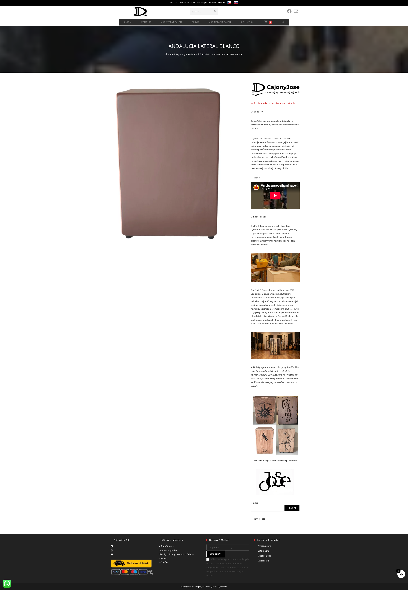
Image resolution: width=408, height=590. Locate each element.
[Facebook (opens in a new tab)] (289, 11)
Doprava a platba (168, 550)
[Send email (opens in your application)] (296, 11)
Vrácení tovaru (166, 546)
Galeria (221, 2)
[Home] (166, 54)
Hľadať (254, 502)
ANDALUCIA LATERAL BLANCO (228, 54)
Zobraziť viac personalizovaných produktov (275, 460)
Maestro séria (264, 555)
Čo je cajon (202, 2)
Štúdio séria (263, 560)
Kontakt (212, 2)
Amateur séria (264, 545)
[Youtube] (112, 554)
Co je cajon (257, 111)
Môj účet (174, 2)
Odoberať (216, 554)
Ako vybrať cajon (187, 2)
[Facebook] (112, 546)
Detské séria (263, 550)
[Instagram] (112, 550)
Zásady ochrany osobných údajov (176, 554)
